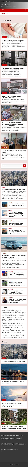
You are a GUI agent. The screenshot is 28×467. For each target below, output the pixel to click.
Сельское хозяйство (11, 327)
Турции (3, 330)
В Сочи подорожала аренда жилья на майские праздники (16, 204)
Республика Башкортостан (16, 319)
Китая (3, 315)
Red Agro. (5, 5)
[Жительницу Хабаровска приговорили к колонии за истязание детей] (14, 58)
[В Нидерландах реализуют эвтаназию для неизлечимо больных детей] (14, 31)
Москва (16, 315)
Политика (3, 319)
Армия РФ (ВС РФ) (11, 310)
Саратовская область (17, 325)
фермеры (10, 337)
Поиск (24, 166)
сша (22, 335)
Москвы (5, 317)
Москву (22, 315)
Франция (23, 330)
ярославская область (19, 337)
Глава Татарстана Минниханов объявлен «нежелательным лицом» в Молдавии (17, 301)
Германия (14, 314)
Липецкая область (9, 315)
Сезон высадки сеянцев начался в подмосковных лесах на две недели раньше (16, 284)
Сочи (22, 327)
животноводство (13, 332)
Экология (4, 37)
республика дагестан (15, 335)
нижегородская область (6, 335)
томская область (5, 337)
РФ (6, 319)
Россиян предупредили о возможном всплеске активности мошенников (15, 292)
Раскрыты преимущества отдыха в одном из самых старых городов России (15, 223)
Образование (20, 317)
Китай (23, 314)
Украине (19, 330)
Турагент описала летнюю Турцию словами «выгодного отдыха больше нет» (16, 232)
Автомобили (4, 310)
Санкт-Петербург (8, 325)
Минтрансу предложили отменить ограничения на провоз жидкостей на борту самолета (16, 214)
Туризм (4, 187)
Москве (19, 315)
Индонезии (19, 314)
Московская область (12, 317)
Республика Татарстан (16, 320)
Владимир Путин (21, 312)
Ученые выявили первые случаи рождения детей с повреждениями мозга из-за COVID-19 (12, 124)
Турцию (7, 330)
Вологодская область (8, 314)
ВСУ (16, 312)
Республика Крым (7, 321)
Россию (11, 323)
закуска (19, 332)
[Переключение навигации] (3, 10)
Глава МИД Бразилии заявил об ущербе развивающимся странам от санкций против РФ (16, 275)
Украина (13, 330)
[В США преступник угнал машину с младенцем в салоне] (14, 86)
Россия (16, 323)
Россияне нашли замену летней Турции (13, 189)
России (5, 323)
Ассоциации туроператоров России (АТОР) (11, 311)
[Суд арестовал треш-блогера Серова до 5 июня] (14, 141)
